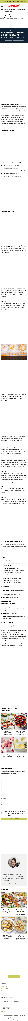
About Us (4, 986)
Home (3, 30)
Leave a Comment (18, 40)
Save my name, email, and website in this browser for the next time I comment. (15, 813)
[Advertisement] (14, 60)
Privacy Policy (5, 989)
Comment (4, 777)
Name (3, 798)
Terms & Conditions (7, 991)
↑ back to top (14, 977)
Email (3, 805)
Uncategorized (10, 30)
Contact (3, 1011)
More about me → (14, 884)
